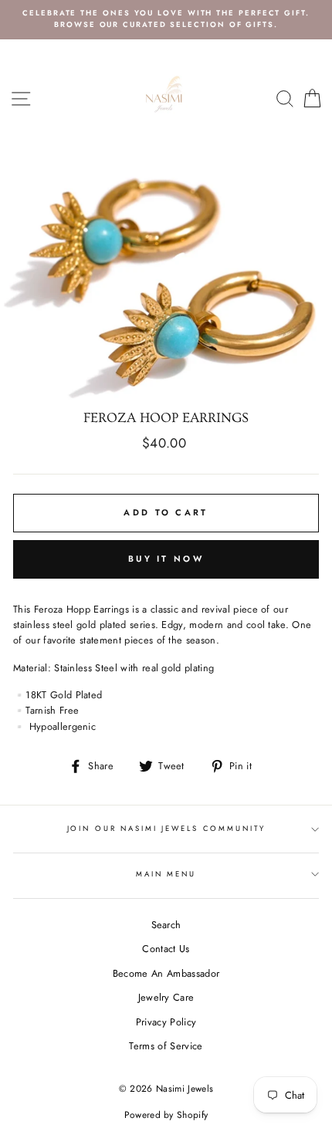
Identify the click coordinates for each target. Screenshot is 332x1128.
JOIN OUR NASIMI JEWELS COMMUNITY (166, 828)
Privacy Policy (166, 1022)
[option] (166, 20)
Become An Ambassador (166, 973)
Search (166, 924)
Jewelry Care (166, 997)
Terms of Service (165, 1046)
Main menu (166, 874)
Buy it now (166, 558)
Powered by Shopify (166, 1115)
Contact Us (165, 948)
